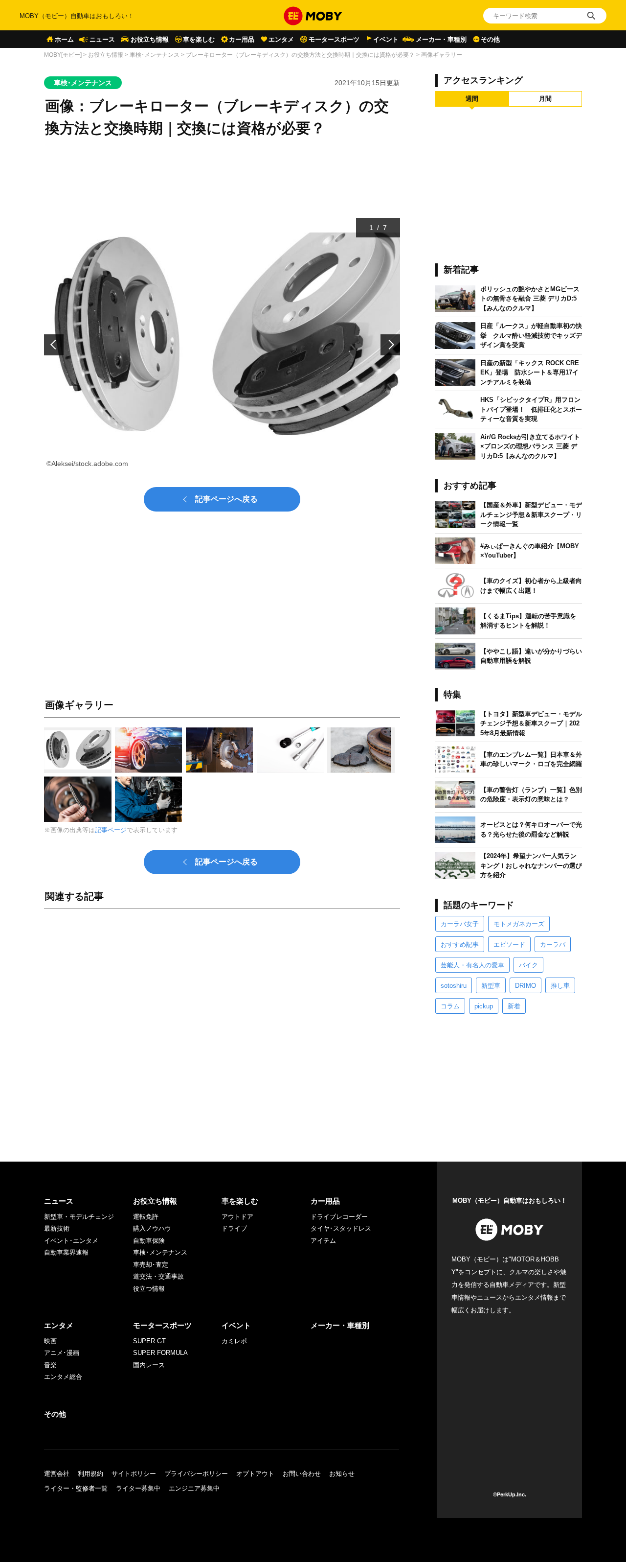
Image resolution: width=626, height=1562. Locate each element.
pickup (483, 1006)
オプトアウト (255, 1473)
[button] (54, 344)
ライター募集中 (138, 1488)
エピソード (509, 944)
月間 (545, 98)
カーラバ (552, 944)
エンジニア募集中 (194, 1488)
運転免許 (145, 1216)
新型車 (490, 985)
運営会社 (56, 1473)
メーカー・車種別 (441, 39)
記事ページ (111, 830)
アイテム (323, 1240)
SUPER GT (149, 1341)
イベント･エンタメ (71, 1240)
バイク (528, 965)
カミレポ (234, 1341)
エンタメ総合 (63, 1376)
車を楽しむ (199, 39)
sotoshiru (454, 985)
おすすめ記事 (460, 944)
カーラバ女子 (460, 924)
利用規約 (90, 1473)
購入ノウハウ (152, 1228)
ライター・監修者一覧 (76, 1488)
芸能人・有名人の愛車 (472, 965)
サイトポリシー (134, 1473)
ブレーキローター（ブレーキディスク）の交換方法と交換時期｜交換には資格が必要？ (300, 54)
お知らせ (342, 1473)
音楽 (50, 1365)
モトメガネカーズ (518, 924)
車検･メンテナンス (154, 54)
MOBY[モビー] (63, 54)
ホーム (64, 39)
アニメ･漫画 (61, 1352)
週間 (472, 98)
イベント (386, 39)
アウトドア (237, 1216)
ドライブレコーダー (339, 1216)
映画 (50, 1341)
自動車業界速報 (66, 1252)
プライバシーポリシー (196, 1473)
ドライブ (234, 1228)
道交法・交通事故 (158, 1276)
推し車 (560, 985)
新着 (514, 1006)
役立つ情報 (149, 1288)
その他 (490, 39)
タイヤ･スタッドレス (341, 1228)
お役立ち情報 (150, 39)
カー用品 (241, 39)
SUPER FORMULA (160, 1352)
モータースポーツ (334, 39)
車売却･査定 (150, 1264)
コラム (450, 1006)
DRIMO (525, 985)
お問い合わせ (302, 1473)
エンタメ (281, 39)
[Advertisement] (222, 1025)
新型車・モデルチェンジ (79, 1216)
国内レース (149, 1365)
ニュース (102, 39)
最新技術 (56, 1228)
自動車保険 (149, 1240)
